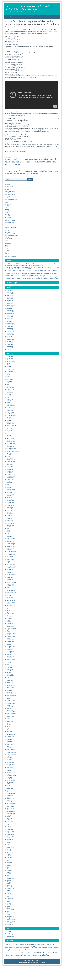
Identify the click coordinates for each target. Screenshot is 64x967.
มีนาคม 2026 (10, 298)
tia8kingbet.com (10, 767)
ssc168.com (10, 743)
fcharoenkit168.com (11, 476)
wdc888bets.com (11, 803)
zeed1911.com (10, 831)
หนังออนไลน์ (10, 895)
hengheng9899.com (12, 513)
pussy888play (10, 667)
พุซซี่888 (9, 855)
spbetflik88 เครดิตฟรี (40, 950)
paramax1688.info (11, 607)
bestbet (8, 432)
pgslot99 (9, 625)
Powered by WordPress (25, 962)
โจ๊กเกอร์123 (10, 924)
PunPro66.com (10, 656)
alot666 (8, 402)
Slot (8, 723)
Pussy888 (9, 664)
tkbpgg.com (9, 770)
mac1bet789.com (11, 567)
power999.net (10, 649)
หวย (8, 896)
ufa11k (8, 783)
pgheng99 (9, 617)
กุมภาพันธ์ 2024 (10, 339)
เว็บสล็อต (9, 914)
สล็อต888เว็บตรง (11, 878)
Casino (8, 456)
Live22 (8, 561)
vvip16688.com (10, 801)
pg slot (6, 212)
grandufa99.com (11, 509)
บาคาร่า (7, 201)
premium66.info (10, 651)
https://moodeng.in (9, 222)
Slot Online (9, 725)
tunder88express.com (12, 780)
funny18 (7, 209)
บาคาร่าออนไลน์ (11, 847)
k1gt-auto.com (10, 541)
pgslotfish (9, 630)
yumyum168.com (11, 821)
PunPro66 (9, 654)
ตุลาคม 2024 (10, 326)
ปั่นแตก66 (32, 953)
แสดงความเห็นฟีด (11, 935)
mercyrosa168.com (11, 576)
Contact (17, 17)
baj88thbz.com (10, 422)
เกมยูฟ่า (8, 901)
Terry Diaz (20, 27)
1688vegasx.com (11, 361)
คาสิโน (8, 833)
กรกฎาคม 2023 (10, 349)
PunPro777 (9, 657)
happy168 (9, 512)
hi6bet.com (9, 517)
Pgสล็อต (9, 638)
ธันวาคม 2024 (10, 323)
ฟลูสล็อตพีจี (9, 857)
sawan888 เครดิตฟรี (12, 695)
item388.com (10, 527)
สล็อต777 (7, 215)
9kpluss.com (10, 383)
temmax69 (9, 759)
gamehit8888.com (11, 495)
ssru (8, 746)
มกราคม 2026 (10, 302)
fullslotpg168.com (11, 489)
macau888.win (10, 569)
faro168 (7, 253)
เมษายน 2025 (10, 316)
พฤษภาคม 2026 (10, 295)
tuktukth (45, 950)
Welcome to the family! (26, 17)
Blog (11, 17)
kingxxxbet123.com (11, 545)
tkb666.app (9, 769)
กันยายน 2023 (10, 346)
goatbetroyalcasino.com (12, 499)
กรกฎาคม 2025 (10, 312)
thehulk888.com (11, 762)
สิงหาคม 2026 (10, 290)
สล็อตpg (9, 882)
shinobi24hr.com (11, 715)
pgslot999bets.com (11, 628)
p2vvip (8, 603)
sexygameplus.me (11, 713)
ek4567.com (10, 468)
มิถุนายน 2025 (10, 313)
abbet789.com (10, 387)
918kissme (9, 381)
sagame (7, 230)
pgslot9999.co (10, 626)
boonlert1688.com (11, 448)
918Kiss (9, 378)
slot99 (6, 197)
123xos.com (10, 356)
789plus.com (10, 371)
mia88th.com (10, 579)
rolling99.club (10, 680)
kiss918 (7, 211)
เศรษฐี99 (9, 918)
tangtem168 (10, 757)
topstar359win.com (11, 775)
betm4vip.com (10, 440)
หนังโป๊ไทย (7, 206)
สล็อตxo (9, 883)
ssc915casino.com (11, 744)
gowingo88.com (10, 507)
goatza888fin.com (11, 500)
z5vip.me (9, 151)
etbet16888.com (11, 473)
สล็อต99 (9, 880)
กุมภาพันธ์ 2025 (10, 320)
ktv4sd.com (9, 549)
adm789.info (10, 392)
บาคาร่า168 (9, 846)
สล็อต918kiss (18, 955)
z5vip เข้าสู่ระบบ (21, 53)
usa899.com (10, 795)
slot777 (8, 728)
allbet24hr (9, 397)
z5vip (18, 57)
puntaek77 (9, 662)
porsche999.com (11, 646)
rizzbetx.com (10, 679)
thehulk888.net (10, 764)
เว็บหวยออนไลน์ (10, 916)
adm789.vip (9, 396)
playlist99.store (10, 641)
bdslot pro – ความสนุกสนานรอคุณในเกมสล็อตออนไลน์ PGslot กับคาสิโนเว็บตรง (29, 8)
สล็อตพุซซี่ (9, 885)
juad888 (9, 540)
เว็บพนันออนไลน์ (11, 913)
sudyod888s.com (11, 751)
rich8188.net (10, 677)
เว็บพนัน (9, 911)
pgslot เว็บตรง (8, 243)
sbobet (8, 698)
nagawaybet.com (11, 589)
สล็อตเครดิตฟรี (10, 888)
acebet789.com (10, 389)
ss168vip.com (10, 739)
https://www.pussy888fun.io (11, 199)
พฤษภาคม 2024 (10, 334)
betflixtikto (9, 435)
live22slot (9, 563)
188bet (8, 365)
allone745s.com (10, 399)
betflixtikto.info (10, 437)
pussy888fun (10, 666)
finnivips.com (10, 481)
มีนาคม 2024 (10, 338)
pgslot (6, 224)
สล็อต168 (7, 184)
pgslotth (9, 631)
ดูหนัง (6, 248)
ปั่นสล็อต (9, 849)
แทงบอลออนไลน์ (11, 919)
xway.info (9, 816)
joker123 (7, 183)
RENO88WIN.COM (11, 675)
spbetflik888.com (11, 734)
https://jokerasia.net (10, 220)
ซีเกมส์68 (9, 837)
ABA (8, 384)
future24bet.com (11, 492)
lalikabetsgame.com (11, 554)
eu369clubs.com (11, 474)
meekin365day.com (11, 574)
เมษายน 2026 (10, 297)
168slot (8, 363)
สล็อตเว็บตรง (8, 188)
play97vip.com (10, 639)
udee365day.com (11, 782)
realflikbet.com (10, 672)
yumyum (50, 950)
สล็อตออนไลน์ (10, 887)
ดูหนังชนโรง (8, 252)
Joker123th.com (11, 538)
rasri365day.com (11, 671)
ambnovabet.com (11, 405)
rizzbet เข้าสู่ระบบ (15, 950)
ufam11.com (10, 785)
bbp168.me (9, 428)
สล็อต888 (7, 196)
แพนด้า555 (9, 923)
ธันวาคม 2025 (10, 303)
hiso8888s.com (10, 520)
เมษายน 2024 (10, 336)
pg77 (8, 615)
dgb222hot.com (10, 463)
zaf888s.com (10, 828)
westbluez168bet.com (12, 805)
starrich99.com (10, 747)
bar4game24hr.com (11, 425)
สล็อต (8, 867)
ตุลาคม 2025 (10, 307)
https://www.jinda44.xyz (11, 191)
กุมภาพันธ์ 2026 (10, 300)
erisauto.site (10, 469)
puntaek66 (9, 661)
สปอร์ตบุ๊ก (9, 865)
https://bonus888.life (10, 194)
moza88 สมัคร (23, 947)
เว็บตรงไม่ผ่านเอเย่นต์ (12, 905)
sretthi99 (9, 738)
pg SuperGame (10, 613)
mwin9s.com (10, 587)
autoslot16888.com (11, 414)
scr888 (8, 705)
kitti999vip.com (10, 548)
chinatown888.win (11, 459)
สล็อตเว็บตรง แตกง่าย (10, 186)
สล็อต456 (7, 255)
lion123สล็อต (10, 556)
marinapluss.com (11, 571)
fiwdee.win (9, 484)
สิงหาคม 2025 (10, 310)
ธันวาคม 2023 (10, 343)
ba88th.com (9, 417)
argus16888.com (11, 409)
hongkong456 (10, 522)
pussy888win (10, 669)
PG (7, 608)
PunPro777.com (11, 659)
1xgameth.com (10, 369)
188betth (9, 366)
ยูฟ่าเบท (8, 860)
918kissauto (10, 379)
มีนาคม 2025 (10, 318)
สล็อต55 (9, 870)
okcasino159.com (11, 600)
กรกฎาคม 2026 (10, 292)
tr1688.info (9, 777)
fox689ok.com (10, 486)
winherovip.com (10, 806)
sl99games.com (10, 721)
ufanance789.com (11, 792)
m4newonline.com (11, 566)
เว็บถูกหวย (9, 906)
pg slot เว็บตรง (10, 612)
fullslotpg (7, 245)
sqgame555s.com (11, 736)
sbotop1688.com (11, 700)
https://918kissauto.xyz (10, 227)
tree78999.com (10, 779)
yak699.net (9, 818)
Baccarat (9, 420)
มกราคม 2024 (10, 341)
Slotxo (8, 729)
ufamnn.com (10, 788)
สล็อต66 (7, 189)
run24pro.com (10, 687)
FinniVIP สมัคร (27, 944)
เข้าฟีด (8, 933)
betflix (8, 433)
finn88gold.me (10, 477)
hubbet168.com (10, 523)
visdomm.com (10, 800)
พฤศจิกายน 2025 (11, 305)
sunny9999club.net (11, 752)
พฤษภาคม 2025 (10, 315)
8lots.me (9, 376)
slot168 (8, 726)
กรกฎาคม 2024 (10, 331)
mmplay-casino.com (12, 581)
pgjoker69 (9, 618)
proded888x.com (11, 653)
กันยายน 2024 (10, 328)
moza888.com (10, 584)
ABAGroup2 (9, 386)
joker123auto (10, 535)
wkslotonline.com (11, 810)
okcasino (9, 599)
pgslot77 (9, 621)
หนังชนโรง (7, 229)
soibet (8, 733)
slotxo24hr (9, 731)
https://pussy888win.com (11, 237)
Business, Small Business (13, 451)
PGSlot (8, 620)
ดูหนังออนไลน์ (10, 839)
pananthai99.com (11, 605)
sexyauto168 (10, 710)
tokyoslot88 (8, 217)
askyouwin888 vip (11, 412)
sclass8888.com (11, 702)
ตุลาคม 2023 (10, 344)
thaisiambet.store (11, 761)
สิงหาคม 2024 (10, 330)
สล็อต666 (9, 873)
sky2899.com (10, 720)
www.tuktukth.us (11, 813)
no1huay (9, 595)
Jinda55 (9, 530)
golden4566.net (10, 504)
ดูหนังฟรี (7, 250)
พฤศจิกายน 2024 (11, 325)
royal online (9, 684)
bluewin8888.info (11, 443)
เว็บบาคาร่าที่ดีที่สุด (11, 909)
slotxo (6, 202)
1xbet (6, 207)
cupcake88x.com (11, 461)
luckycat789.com (11, 564)
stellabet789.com (11, 749)
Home (6, 17)
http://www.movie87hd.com (11, 234)
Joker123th (9, 536)
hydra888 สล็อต (10, 525)
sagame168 (9, 690)
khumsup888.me (11, 543)
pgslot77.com (10, 623)
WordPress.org (10, 936)
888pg (8, 374)
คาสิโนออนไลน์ (10, 834)
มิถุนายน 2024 (10, 333)
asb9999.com (10, 410)
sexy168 (9, 708)
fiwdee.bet (9, 482)
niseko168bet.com (11, 592)
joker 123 (7, 232)
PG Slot (8, 610)
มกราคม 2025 (10, 321)
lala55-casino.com (11, 551)
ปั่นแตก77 (9, 851)
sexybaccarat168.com (12, 711)
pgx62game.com (11, 633)
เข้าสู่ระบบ (9, 931)
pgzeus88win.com (11, 636)
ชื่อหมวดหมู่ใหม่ (10, 836)
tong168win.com (11, 772)
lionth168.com (10, 558)
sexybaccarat (8, 238)
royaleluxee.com (11, 685)
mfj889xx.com (10, 577)
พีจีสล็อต (9, 854)
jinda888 (9, 531)
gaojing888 (9, 497)
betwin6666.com (11, 441)
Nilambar (42, 962)
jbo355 (8, 528)
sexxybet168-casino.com (13, 707)
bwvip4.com (9, 453)
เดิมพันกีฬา (9, 903)
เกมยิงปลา (9, 900)
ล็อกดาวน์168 (10, 864)
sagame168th (10, 692)
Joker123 (9, 533)
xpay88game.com (11, 815)
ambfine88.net (10, 404)
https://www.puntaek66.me (11, 256)
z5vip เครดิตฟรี (22, 151)
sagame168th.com (11, 693)
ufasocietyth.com (11, 793)
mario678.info (10, 572)
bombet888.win (10, 445)
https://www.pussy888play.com (12, 235)
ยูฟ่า (8, 859)
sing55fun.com (10, 716)
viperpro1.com (10, 797)
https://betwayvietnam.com (11, 219)
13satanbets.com (11, 360)
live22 (6, 247)
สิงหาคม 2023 (10, 348)
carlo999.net (10, 455)
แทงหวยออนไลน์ (11, 921)
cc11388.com (10, 458)
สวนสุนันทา (9, 893)
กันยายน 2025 (10, 308)
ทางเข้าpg (9, 841)
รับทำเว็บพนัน (10, 862)
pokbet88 (9, 644)
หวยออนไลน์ (10, 898)
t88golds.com (10, 756)
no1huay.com (10, 597)
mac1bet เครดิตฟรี (15, 947)
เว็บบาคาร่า (9, 908)
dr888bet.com (10, 464)
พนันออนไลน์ (10, 852)
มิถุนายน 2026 (10, 294)
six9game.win (10, 718)
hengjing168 (10, 515)
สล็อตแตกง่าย (10, 891)
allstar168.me (10, 401)
